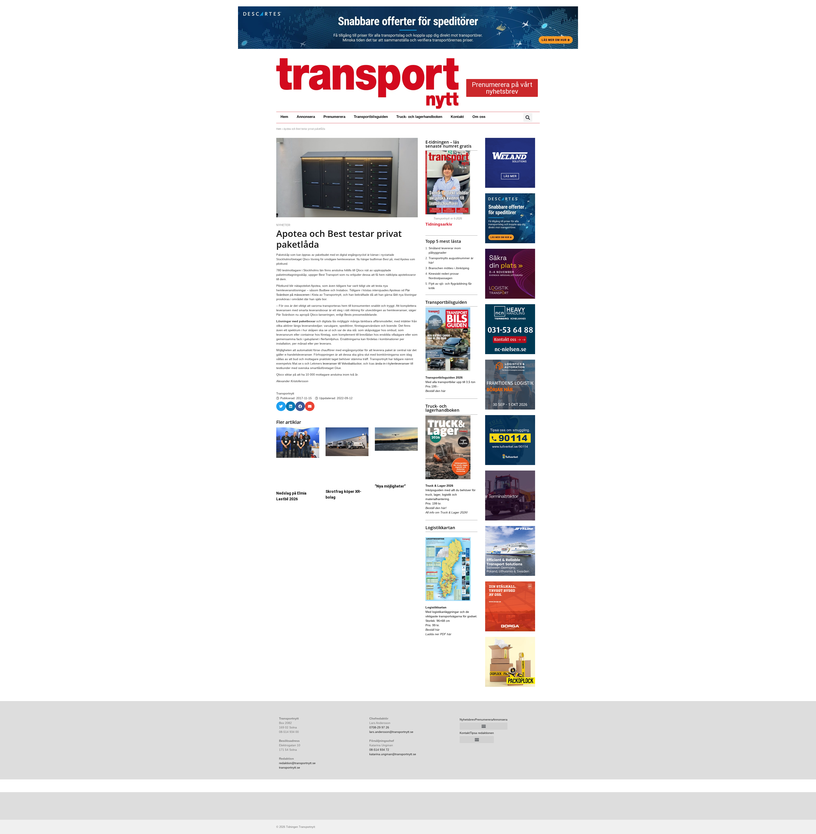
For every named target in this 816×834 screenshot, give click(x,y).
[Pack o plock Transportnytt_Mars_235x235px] (510, 685)
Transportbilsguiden (371, 117)
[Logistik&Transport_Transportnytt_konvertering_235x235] (510, 297)
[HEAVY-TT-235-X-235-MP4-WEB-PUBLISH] (510, 519)
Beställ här (432, 629)
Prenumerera (334, 117)
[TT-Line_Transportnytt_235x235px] (510, 575)
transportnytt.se (289, 767)
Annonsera (306, 117)
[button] (527, 117)
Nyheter (283, 225)
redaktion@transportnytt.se (297, 763)
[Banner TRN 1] (510, 242)
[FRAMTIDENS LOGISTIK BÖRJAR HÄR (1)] (510, 408)
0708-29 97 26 (379, 727)
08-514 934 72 (379, 749)
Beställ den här (435, 391)
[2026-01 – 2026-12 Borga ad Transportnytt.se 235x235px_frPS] (510, 630)
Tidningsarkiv (438, 224)
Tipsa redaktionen (482, 733)
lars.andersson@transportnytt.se (391, 732)
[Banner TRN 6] (408, 27)
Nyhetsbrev (467, 719)
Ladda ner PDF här (438, 634)
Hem (284, 117)
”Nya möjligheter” (390, 486)
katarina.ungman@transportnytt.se (392, 754)
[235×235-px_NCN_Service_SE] (510, 353)
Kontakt (457, 117)
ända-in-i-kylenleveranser (392, 363)
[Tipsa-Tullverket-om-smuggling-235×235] (510, 464)
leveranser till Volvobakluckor (342, 363)
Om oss (478, 117)
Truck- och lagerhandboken (419, 117)
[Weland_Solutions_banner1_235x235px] (510, 186)
